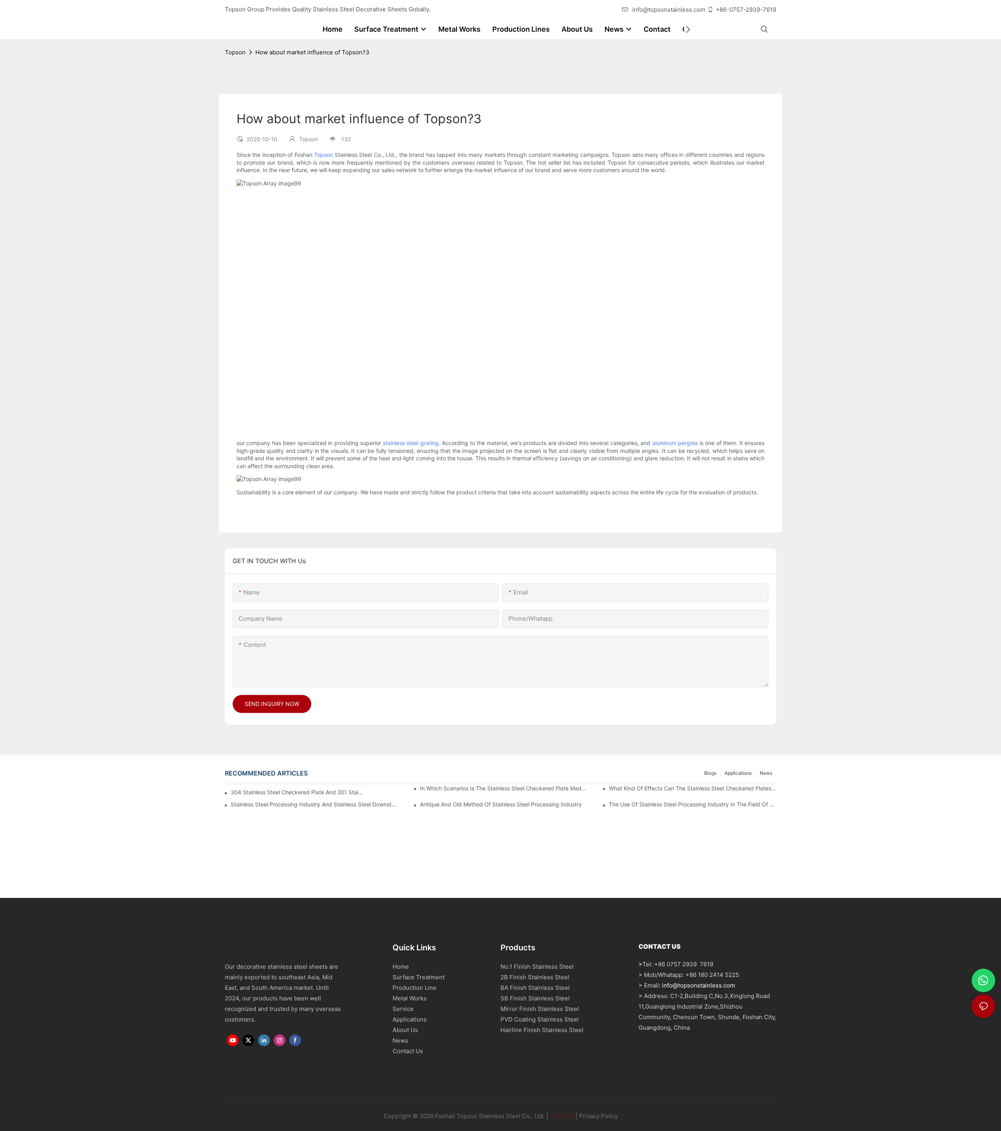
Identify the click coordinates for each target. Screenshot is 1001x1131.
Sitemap (562, 1116)
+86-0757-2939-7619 (746, 9)
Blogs (710, 773)
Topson (235, 52)
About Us (405, 1030)
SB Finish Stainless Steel (535, 998)
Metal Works (410, 998)
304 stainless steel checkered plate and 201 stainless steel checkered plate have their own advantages (298, 792)
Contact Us (408, 1051)
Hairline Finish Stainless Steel (541, 1030)
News (766, 773)
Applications (738, 773)
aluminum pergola (675, 443)
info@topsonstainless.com (668, 9)
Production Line (414, 987)
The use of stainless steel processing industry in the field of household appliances (692, 804)
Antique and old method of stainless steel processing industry (501, 804)
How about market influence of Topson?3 (312, 52)
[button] (688, 29)
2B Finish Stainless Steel (534, 977)
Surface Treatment (419, 977)
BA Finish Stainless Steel (535, 987)
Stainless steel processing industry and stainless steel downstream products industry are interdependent (314, 804)
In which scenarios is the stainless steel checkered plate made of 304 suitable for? (503, 788)
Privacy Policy (598, 1116)
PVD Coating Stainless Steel (539, 1019)
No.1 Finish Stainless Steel (537, 966)
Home (401, 966)
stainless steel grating (411, 443)
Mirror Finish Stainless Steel (539, 1009)
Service (403, 1009)
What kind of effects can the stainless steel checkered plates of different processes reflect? (692, 788)
